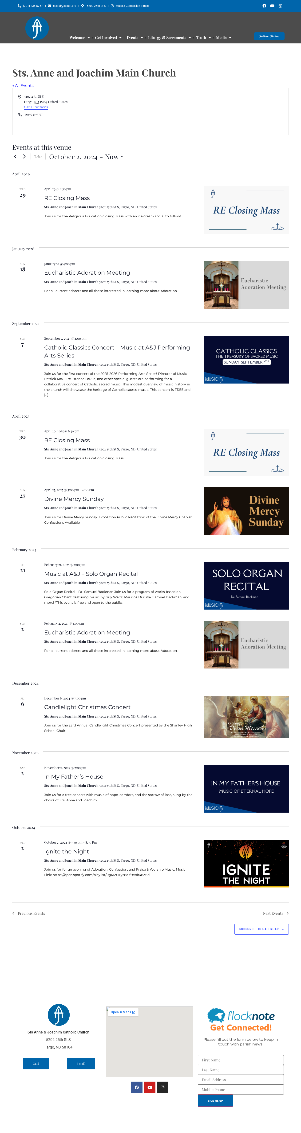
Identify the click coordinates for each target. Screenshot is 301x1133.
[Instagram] (280, 6)
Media (221, 37)
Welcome (77, 37)
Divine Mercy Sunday (74, 498)
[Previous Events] (15, 156)
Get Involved (106, 37)
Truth (201, 37)
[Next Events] (24, 156)
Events (132, 37)
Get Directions (36, 107)
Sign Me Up (215, 1100)
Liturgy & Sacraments (167, 37)
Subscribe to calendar (259, 929)
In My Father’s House (73, 776)
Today (38, 156)
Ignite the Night (66, 851)
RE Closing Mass (67, 198)
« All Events (23, 85)
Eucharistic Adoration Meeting (87, 272)
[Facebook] (264, 6)
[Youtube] (272, 6)
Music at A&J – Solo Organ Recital (91, 573)
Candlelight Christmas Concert (87, 707)
